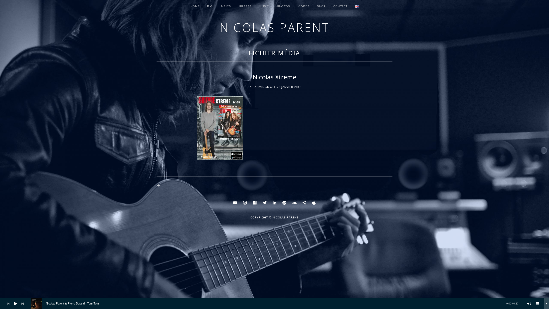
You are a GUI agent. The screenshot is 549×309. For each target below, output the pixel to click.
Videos (304, 6)
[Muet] (529, 303)
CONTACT (340, 6)
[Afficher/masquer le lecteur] (546, 303)
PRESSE (245, 6)
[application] (274, 303)
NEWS (226, 6)
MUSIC (264, 6)
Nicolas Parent (274, 27)
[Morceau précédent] (8, 303)
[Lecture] (15, 303)
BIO (210, 6)
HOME (195, 6)
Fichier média (274, 53)
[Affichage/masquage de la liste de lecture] (537, 303)
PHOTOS (283, 6)
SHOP (321, 6)
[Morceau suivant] (22, 303)
